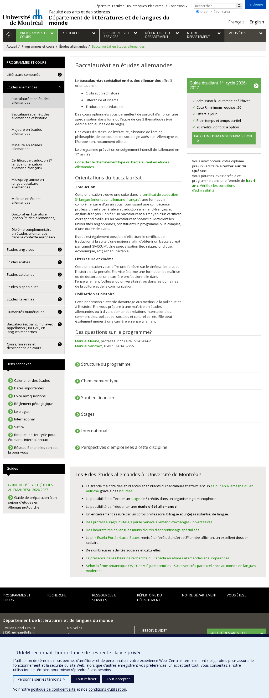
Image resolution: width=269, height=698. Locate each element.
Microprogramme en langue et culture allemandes (28, 183)
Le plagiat (21, 411)
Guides (12, 468)
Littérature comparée (23, 74)
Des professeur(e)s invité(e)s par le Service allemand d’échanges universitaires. (149, 522)
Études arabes (18, 262)
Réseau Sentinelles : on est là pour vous (33, 450)
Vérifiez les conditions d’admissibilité (213, 188)
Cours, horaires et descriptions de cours (24, 346)
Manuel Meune (87, 341)
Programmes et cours (38, 46)
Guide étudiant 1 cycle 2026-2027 (218, 85)
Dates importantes (29, 388)
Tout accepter (118, 678)
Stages (88, 414)
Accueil (12, 46)
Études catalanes (20, 274)
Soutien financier (98, 397)
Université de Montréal (23, 17)
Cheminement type (99, 381)
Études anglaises (20, 249)
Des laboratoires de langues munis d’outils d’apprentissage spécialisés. (143, 530)
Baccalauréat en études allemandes (31, 100)
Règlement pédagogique (33, 403)
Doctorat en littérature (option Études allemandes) (33, 216)
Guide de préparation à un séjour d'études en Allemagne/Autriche (32, 502)
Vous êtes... (237, 595)
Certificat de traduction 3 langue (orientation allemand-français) (32, 164)
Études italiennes (20, 299)
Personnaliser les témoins (41, 679)
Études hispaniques (23, 286)
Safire (19, 427)
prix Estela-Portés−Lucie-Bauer (114, 537)
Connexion (177, 6)
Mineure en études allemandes (27, 147)
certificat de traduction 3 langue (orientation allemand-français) (126, 197)
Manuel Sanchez (88, 346)
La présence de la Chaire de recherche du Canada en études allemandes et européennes (158, 558)
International (94, 431)
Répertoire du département (149, 597)
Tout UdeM (222, 12)
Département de (109, 20)
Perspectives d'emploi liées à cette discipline (124, 447)
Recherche (57, 595)
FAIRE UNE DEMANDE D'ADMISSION (223, 136)
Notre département (199, 595)
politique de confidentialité (53, 689)
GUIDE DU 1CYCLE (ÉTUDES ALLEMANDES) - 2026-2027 (30, 487)
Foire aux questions (30, 396)
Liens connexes (19, 363)
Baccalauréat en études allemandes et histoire (31, 116)
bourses (126, 491)
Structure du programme (106, 364)
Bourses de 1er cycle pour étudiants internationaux (32, 437)
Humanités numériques (25, 311)
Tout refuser (85, 678)
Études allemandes (73, 46)
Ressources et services (105, 597)
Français (236, 22)
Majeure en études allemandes (27, 131)
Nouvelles (74, 628)
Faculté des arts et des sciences (79, 12)
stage (135, 498)
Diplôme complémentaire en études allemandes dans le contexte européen (33, 233)
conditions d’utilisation (107, 689)
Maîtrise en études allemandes (27, 200)
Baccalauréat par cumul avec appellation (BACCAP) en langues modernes (30, 328)
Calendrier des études (32, 380)
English (257, 22)
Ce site (203, 12)
